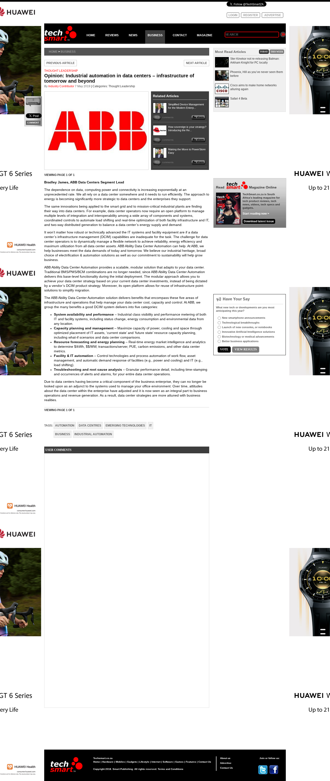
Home (53, 51)
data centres (90, 425)
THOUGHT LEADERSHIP (61, 70)
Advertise (225, 763)
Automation (64, 425)
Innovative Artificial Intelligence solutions (248, 331)
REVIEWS (112, 35)
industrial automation (93, 434)
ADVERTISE (272, 15)
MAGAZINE (204, 35)
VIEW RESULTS (246, 349)
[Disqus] (126, 517)
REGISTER (250, 15)
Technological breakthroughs (240, 322)
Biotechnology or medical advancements (248, 336)
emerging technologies (125, 425)
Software (168, 761)
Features (191, 761)
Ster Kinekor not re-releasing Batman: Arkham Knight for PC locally (255, 60)
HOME (90, 35)
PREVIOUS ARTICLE (60, 63)
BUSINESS (155, 35)
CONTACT (180, 35)
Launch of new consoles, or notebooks (247, 327)
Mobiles (120, 761)
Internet (155, 761)
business (62, 434)
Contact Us (204, 761)
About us (225, 758)
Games (179, 761)
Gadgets (132, 761)
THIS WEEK (277, 52)
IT (150, 425)
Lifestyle (144, 761)
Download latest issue (259, 221)
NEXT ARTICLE (196, 63)
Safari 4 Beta (238, 98)
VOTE (224, 349)
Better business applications (240, 341)
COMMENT (33, 123)
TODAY (264, 52)
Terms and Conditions (170, 769)
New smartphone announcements (243, 317)
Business (68, 51)
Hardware (108, 761)
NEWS (133, 35)
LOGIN (233, 15)
